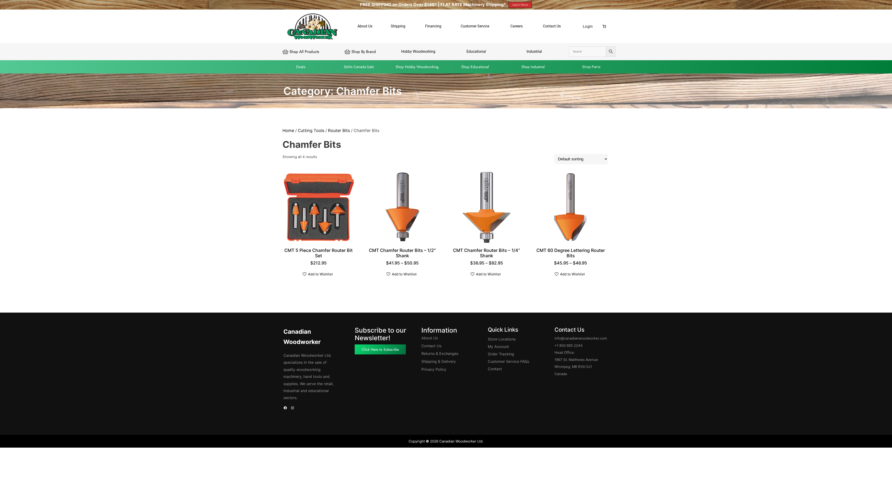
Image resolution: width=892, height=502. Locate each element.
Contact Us (431, 345)
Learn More (520, 4)
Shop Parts (591, 67)
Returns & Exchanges (439, 353)
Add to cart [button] (319, 256)
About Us (429, 338)
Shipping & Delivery (438, 361)
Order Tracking (501, 354)
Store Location (501, 339)
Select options (403, 256)
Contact (495, 369)
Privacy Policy (433, 369)
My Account (498, 346)
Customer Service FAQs (508, 361)
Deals (300, 67)
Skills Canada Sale (359, 67)
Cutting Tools (311, 130)
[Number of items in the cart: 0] (604, 26)
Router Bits (339, 130)
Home (288, 130)
